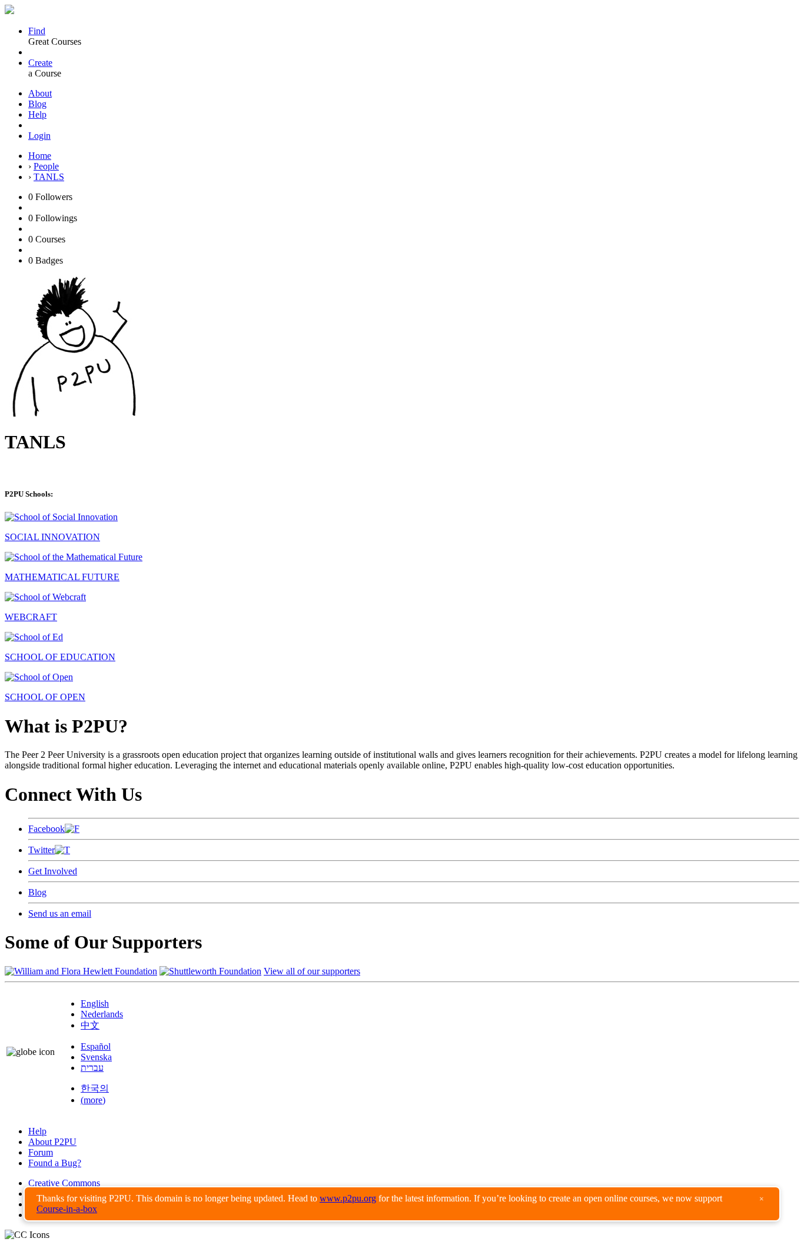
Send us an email (59, 913)
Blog (37, 104)
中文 (90, 1025)
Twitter (41, 850)
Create (40, 63)
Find (36, 31)
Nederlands (102, 1014)
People (46, 166)
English (95, 1003)
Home (39, 156)
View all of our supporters (312, 971)
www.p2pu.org (348, 1198)
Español (96, 1046)
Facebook (46, 829)
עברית (92, 1068)
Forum (40, 1152)
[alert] (402, 1203)
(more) (93, 1100)
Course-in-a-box (66, 1209)
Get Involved (52, 871)
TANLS (49, 177)
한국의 (95, 1088)
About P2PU (52, 1142)
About (40, 93)
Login (39, 136)
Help (37, 114)
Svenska (96, 1057)
